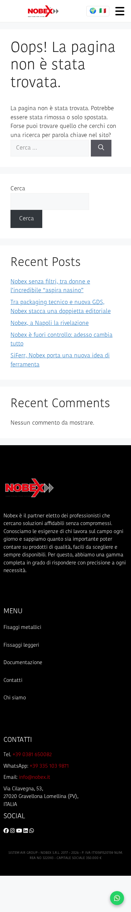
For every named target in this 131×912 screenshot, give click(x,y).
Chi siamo (14, 698)
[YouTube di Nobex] (19, 831)
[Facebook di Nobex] (6, 831)
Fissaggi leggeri (21, 645)
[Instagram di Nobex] (13, 831)
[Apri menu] (120, 11)
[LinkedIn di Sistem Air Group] (26, 831)
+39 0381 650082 (32, 755)
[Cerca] (101, 148)
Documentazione (22, 663)
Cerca (17, 189)
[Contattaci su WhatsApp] (117, 898)
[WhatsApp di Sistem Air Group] (31, 831)
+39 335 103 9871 (49, 766)
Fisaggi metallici (22, 627)
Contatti (12, 680)
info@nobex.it (34, 777)
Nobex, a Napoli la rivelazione (49, 323)
